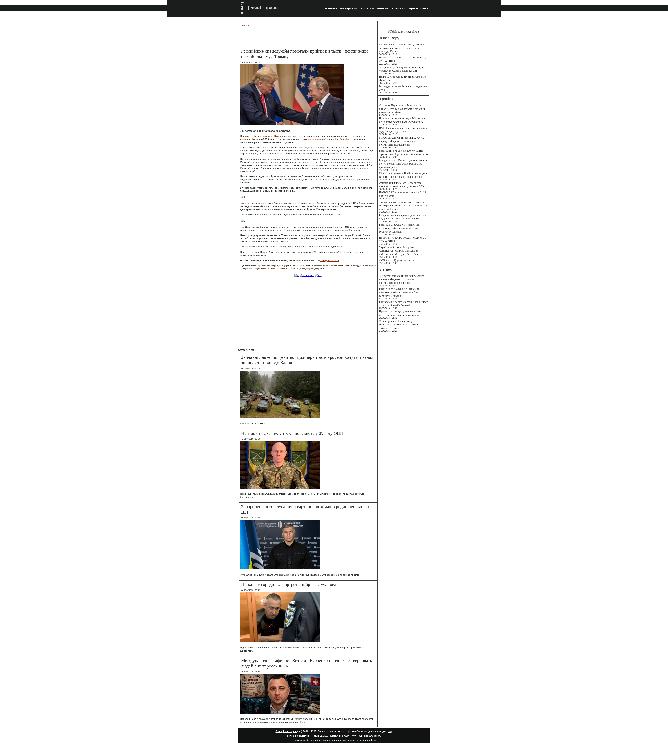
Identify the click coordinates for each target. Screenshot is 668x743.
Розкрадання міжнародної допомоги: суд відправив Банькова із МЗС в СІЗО (403, 216)
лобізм (341, 266)
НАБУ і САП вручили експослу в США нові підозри (402, 194)
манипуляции (299, 269)
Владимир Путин (271, 136)
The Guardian (342, 139)
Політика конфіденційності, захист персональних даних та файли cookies (334, 739)
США (299, 266)
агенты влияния (330, 266)
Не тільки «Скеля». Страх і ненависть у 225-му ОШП (293, 433)
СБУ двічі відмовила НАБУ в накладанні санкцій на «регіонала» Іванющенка (403, 174)
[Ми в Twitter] (307, 275)
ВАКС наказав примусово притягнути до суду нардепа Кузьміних (403, 129)
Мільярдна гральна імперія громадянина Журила (403, 87)
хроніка (367, 8)
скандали (265, 269)
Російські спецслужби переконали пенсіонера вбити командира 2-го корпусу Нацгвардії (399, 228)
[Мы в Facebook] (390, 31)
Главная (245, 25)
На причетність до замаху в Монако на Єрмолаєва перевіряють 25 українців (402, 120)
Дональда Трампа (250, 139)
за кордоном (358, 266)
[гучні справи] (291, 731)
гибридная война (277, 269)
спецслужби (370, 266)
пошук (382, 8)
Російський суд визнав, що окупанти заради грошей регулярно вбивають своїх (403, 152)
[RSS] (318, 275)
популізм (310, 269)
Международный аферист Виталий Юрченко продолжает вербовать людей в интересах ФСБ (306, 663)
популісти (319, 269)
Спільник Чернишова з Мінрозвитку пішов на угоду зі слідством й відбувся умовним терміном (402, 108)
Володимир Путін (258, 266)
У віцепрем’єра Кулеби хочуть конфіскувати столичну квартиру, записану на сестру (399, 324)
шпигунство (246, 269)
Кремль (289, 269)
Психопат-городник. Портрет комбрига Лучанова (288, 584)
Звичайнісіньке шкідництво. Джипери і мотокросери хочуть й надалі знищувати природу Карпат (308, 359)
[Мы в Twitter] (402, 31)
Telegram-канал (371, 735)
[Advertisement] (308, 37)
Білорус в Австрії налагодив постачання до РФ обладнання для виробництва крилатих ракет (403, 163)
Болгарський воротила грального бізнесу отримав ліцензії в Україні (403, 303)
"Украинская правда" (314, 139)
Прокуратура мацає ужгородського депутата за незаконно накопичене (400, 313)
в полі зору (271, 266)
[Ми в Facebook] (296, 275)
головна (330, 8)
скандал (256, 269)
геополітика (308, 266)
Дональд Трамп (284, 266)
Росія (294, 266)
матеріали (348, 8)
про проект (418, 8)
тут (389, 731)
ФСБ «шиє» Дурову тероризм (396, 260)
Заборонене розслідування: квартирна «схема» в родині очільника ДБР (305, 509)
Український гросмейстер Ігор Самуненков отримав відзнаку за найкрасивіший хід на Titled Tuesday (400, 250)
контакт (398, 8)
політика (348, 266)
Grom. (242, 8)
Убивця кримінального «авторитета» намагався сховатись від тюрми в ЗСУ (401, 184)
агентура (318, 266)
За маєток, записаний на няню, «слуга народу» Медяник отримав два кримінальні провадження (401, 141)
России (257, 136)
